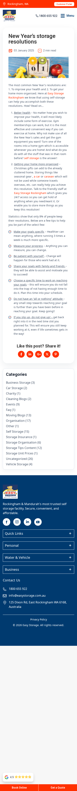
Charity (11, 393)
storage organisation (21, 442)
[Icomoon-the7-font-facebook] (6, 522)
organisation (15, 421)
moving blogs (15, 415)
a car (37, 176)
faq (8, 410)
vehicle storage (17, 464)
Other (10, 426)
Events (10, 404)
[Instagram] (17, 522)
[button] (67, 15)
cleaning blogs (16, 399)
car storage (14, 388)
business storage (18, 382)
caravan (49, 176)
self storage (31, 158)
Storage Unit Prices (19, 453)
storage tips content (21, 448)
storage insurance (19, 437)
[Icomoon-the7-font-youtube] (38, 522)
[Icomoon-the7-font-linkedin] (27, 522)
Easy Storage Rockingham (30, 193)
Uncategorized (16, 459)
